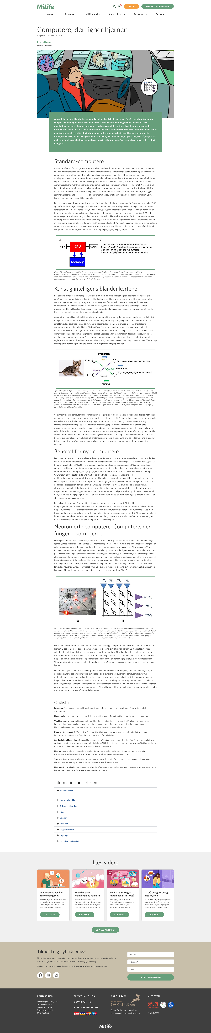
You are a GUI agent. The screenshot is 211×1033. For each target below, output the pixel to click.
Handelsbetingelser (86, 1007)
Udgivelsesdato (67, 829)
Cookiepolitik (82, 1002)
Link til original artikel (69, 841)
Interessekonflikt (67, 800)
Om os (159, 14)
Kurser (50, 14)
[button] (105, 790)
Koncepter (69, 14)
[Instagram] (56, 975)
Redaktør (64, 823)
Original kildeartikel (68, 806)
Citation (63, 818)
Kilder (62, 812)
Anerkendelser (66, 790)
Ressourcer (139, 14)
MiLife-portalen (92, 14)
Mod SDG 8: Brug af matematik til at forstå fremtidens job (122, 895)
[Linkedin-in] (48, 975)
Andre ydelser (115, 14)
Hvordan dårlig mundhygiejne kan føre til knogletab (87, 895)
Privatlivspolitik (84, 996)
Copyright (64, 835)
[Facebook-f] (40, 975)
